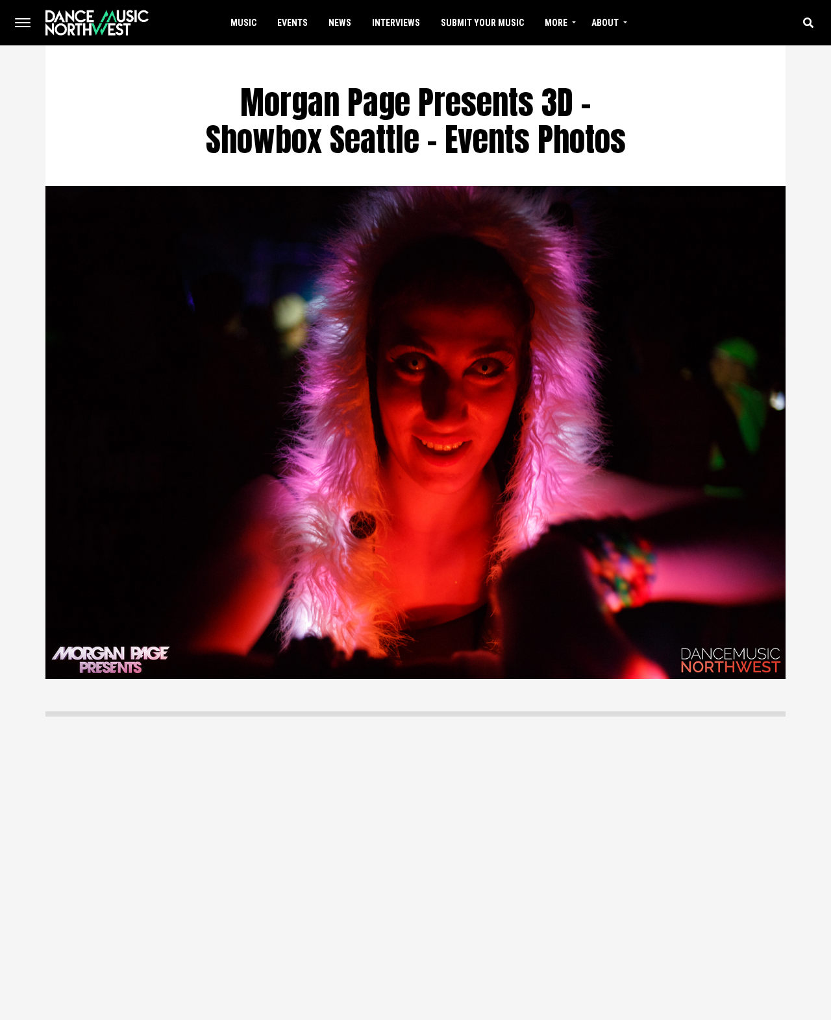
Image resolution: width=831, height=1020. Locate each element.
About (605, 23)
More (556, 23)
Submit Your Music (482, 23)
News (340, 23)
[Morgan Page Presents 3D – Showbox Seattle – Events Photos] (415, 431)
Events (292, 23)
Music (243, 23)
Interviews (396, 23)
